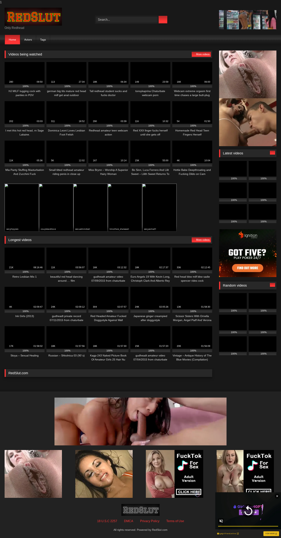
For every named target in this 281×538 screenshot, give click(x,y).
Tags (43, 39)
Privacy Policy (149, 521)
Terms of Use (175, 521)
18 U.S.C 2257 (107, 521)
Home (12, 39)
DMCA (128, 521)
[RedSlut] (33, 17)
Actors (28, 39)
